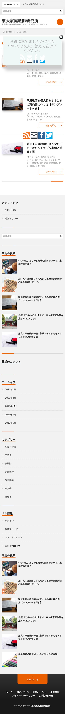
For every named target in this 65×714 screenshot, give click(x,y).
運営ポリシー (11, 218)
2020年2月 (10, 398)
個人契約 (39, 73)
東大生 (41, 76)
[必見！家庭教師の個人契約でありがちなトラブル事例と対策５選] (9, 339)
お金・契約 (35, 70)
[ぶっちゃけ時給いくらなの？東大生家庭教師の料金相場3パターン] (9, 284)
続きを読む (51, 82)
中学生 (8, 455)
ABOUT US (10, 210)
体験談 (8, 463)
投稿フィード (11, 529)
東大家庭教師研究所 (20, 21)
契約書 (57, 116)
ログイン (9, 520)
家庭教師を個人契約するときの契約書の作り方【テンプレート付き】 (44, 104)
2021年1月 (10, 389)
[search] (60, 11)
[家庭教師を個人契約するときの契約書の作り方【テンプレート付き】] (9, 302)
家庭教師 (54, 73)
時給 (34, 76)
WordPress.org (12, 545)
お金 (32, 73)
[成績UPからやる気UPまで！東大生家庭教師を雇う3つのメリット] (9, 321)
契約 (46, 73)
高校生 (8, 497)
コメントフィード (13, 537)
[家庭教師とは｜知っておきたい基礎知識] (9, 659)
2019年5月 (10, 423)
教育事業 (9, 480)
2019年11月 (11, 406)
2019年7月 (10, 414)
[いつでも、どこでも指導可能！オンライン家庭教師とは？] (9, 266)
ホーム (9, 692)
